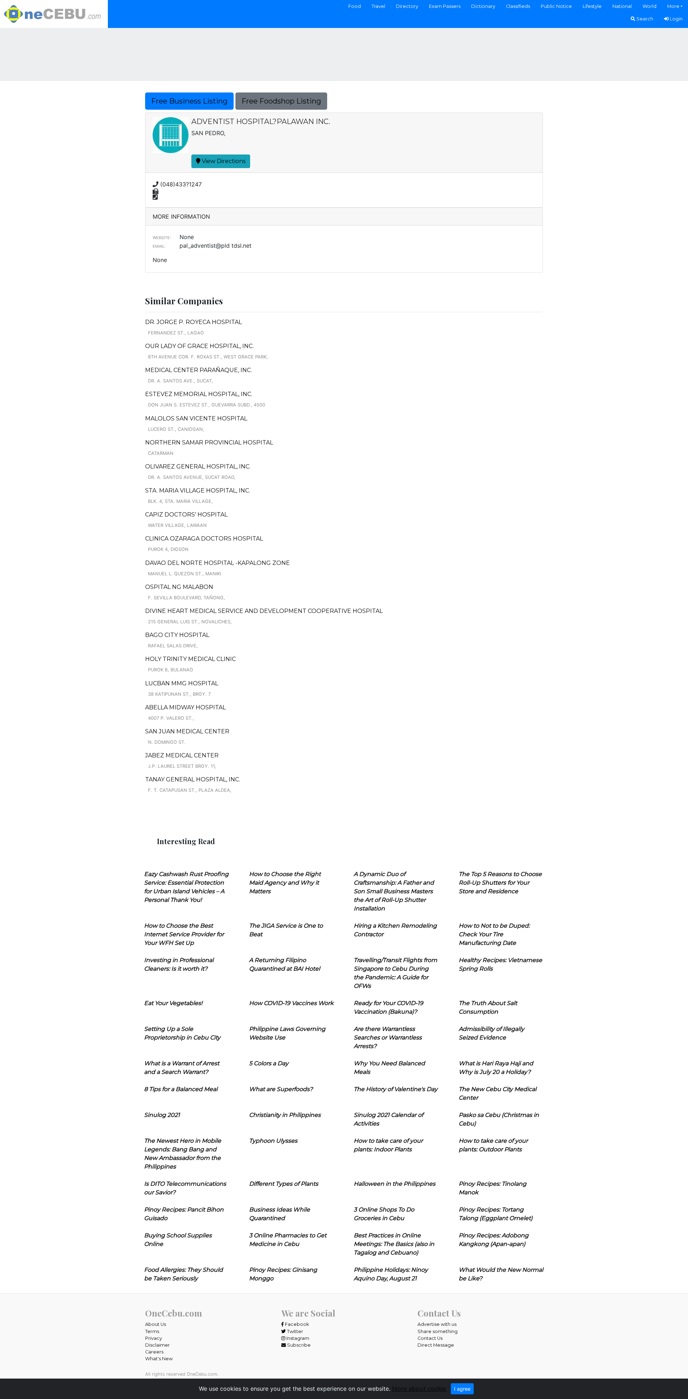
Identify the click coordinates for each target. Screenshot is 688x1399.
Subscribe (298, 1345)
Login (676, 19)
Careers (154, 1352)
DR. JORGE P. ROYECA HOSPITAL (193, 322)
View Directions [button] (222, 161)
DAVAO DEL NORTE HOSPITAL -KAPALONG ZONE (217, 563)
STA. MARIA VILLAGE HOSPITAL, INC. (197, 490)
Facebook (296, 1324)
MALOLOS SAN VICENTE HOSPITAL (196, 418)
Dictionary (483, 6)
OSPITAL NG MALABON (179, 587)
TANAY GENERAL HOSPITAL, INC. (192, 779)
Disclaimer (157, 1345)
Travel (378, 6)
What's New (159, 1358)
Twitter (294, 1331)
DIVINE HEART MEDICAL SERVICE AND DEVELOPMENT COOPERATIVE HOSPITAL (264, 611)
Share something (437, 1331)
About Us (155, 1324)
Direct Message (435, 1345)
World (649, 6)
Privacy (153, 1338)
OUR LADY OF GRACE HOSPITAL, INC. (199, 346)
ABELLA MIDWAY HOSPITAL (185, 707)
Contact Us (430, 1338)
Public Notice (556, 6)
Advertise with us (437, 1324)
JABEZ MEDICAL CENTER (182, 755)
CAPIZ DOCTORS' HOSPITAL (186, 514)
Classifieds (518, 6)
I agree (462, 1389)
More (673, 6)
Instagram (297, 1338)
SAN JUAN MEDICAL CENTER (187, 731)
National (622, 6)
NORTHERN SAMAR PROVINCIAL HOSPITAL (209, 442)
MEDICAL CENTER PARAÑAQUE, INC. (198, 370)
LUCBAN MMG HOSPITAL (181, 683)
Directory (407, 6)
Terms (152, 1331)
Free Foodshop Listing (281, 101)
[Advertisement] (344, 53)
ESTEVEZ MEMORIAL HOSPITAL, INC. (198, 394)
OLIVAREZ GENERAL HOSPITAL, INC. (197, 466)
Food (354, 6)
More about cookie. (419, 1388)
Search (644, 19)
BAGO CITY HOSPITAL (177, 635)
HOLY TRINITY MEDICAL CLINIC (190, 659)
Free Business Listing (189, 101)
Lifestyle (592, 6)
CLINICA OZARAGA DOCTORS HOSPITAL (204, 538)
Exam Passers (444, 6)
